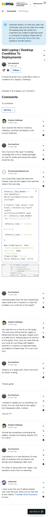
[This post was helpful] (44, 50)
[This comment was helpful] (43, 121)
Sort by (7, 110)
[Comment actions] (43, 135)
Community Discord (24, 38)
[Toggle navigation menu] (44, 3)
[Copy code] (36, 191)
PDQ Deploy (23, 11)
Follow (16, 70)
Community (11, 11)
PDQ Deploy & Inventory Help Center (3, 11)
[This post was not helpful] (44, 60)
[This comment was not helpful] (43, 130)
